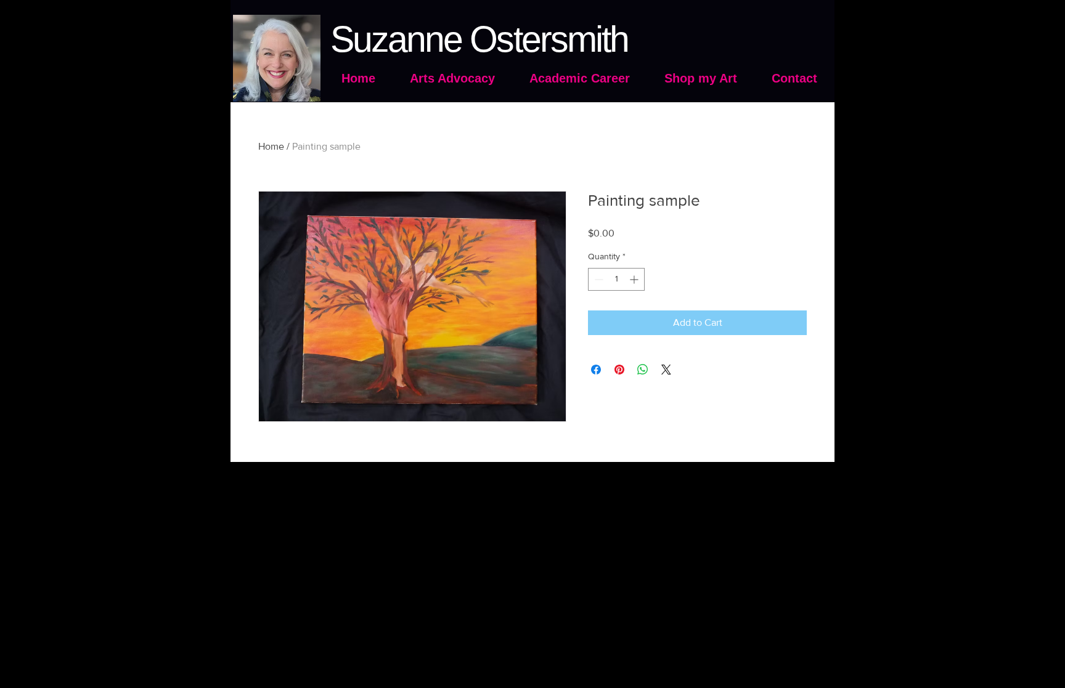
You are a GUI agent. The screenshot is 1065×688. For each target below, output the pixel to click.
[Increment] (635, 279)
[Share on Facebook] (596, 369)
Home (271, 146)
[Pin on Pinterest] (619, 369)
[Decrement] (597, 279)
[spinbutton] (616, 279)
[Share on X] (666, 369)
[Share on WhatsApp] (642, 369)
